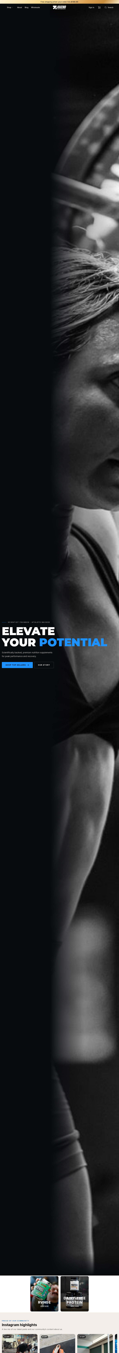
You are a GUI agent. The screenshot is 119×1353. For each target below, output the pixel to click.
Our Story (44, 665)
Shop (9, 7)
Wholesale (35, 7)
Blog (26, 7)
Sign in (91, 7)
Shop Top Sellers (16, 665)
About (19, 7)
